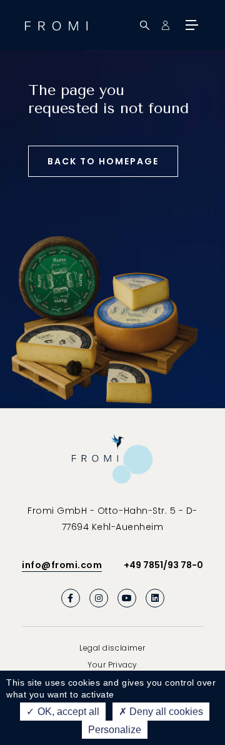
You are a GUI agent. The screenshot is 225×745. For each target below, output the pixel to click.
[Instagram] (98, 598)
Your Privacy (112, 664)
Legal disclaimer (112, 647)
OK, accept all (67, 711)
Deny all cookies (165, 711)
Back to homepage (103, 161)
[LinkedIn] (155, 598)
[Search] (144, 25)
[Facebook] (70, 598)
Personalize (114, 729)
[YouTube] (127, 598)
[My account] (165, 25)
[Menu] (190, 25)
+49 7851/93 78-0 (163, 565)
